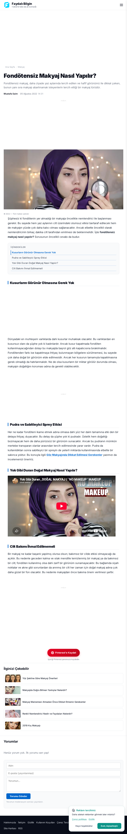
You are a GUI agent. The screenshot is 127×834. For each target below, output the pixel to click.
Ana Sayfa (10, 67)
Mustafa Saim (11, 93)
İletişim (21, 822)
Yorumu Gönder (18, 796)
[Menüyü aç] (121, 5)
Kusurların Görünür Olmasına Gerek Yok (34, 252)
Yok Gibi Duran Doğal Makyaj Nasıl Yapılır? (35, 263)
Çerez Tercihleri (65, 822)
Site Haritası (10, 828)
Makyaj (21, 67)
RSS (20, 828)
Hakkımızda (10, 822)
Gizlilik (31, 822)
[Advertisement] (63, 34)
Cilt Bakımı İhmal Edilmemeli (27, 268)
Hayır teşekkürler (84, 826)
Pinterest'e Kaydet (65, 652)
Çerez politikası (79, 819)
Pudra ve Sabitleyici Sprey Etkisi (29, 257)
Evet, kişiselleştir (109, 826)
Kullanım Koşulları (45, 822)
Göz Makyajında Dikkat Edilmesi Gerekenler (74, 454)
